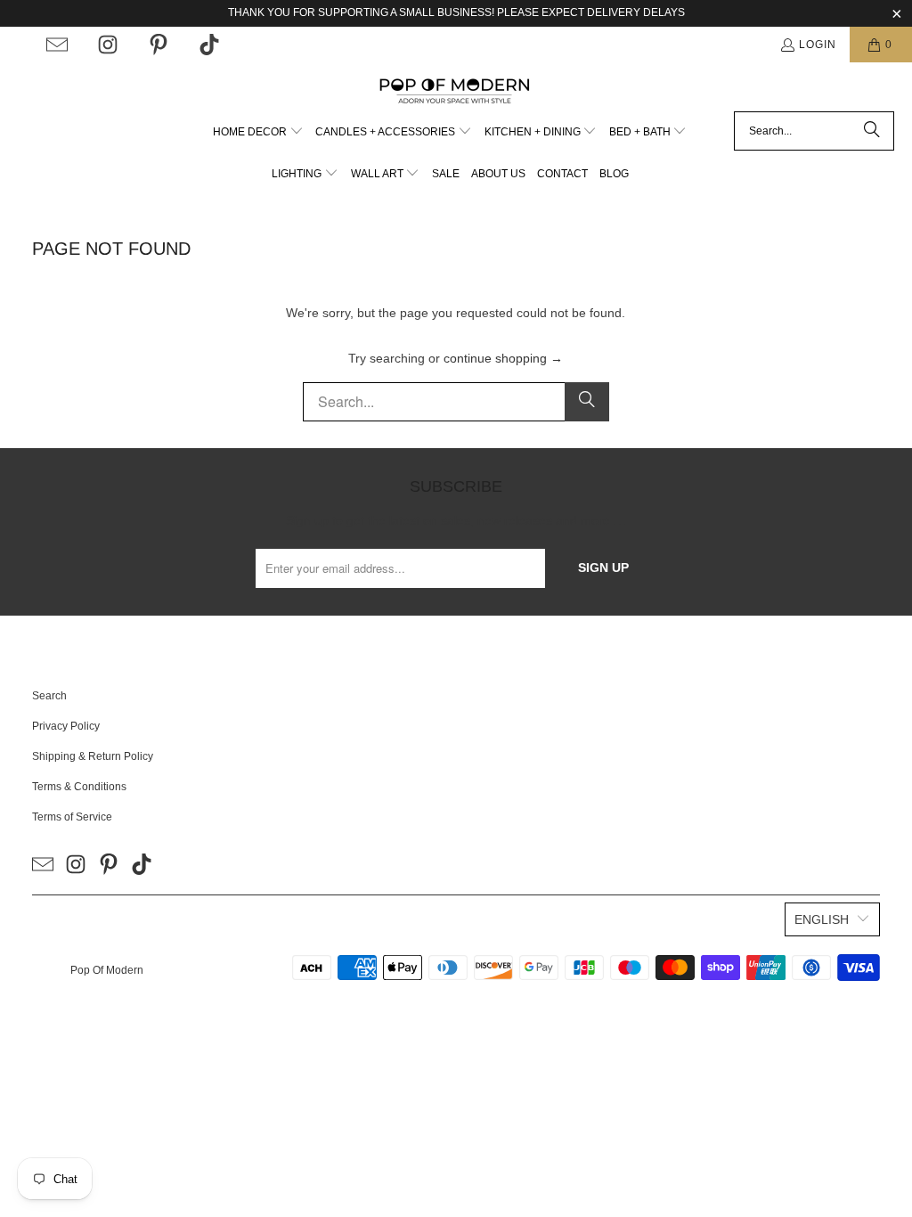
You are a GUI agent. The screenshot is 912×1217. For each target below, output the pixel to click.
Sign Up (603, 567)
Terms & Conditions (79, 786)
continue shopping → (503, 358)
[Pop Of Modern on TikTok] (209, 45)
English (821, 919)
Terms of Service (72, 817)
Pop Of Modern (106, 970)
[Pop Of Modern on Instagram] (107, 45)
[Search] (872, 131)
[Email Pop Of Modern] (57, 45)
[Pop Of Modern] (456, 91)
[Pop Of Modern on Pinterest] (158, 45)
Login (817, 44)
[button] (258, 132)
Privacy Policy (66, 726)
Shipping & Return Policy (92, 756)
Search (49, 696)
